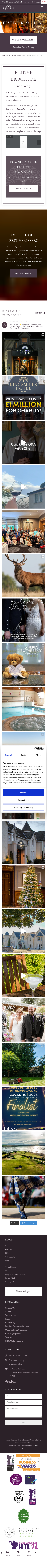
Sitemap (8, 1337)
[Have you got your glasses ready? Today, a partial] (23, 487)
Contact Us (9, 1308)
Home (3, 55)
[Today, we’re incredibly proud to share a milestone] (23, 398)
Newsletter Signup (23, 1291)
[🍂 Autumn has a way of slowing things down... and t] (23, 575)
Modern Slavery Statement (16, 1330)
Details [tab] (23, 755)
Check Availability (23, 40)
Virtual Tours (10, 1267)
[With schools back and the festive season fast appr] (23, 353)
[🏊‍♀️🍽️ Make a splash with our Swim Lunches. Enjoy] (23, 709)
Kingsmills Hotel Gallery (15, 1275)
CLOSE (44, 2)
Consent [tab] (8, 755)
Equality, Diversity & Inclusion (17, 1326)
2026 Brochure (23, 188)
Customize (22, 800)
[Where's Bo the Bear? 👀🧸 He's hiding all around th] (23, 664)
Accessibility (10, 1323)
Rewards (8, 1250)
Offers (8, 55)
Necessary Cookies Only (23, 807)
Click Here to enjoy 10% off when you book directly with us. (23, 2)
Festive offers (23, 273)
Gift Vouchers (10, 1257)
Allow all (23, 793)
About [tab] (38, 755)
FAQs (7, 1319)
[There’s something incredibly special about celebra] (23, 531)
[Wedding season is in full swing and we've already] (23, 1020)
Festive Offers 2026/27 (18, 55)
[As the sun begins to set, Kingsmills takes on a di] (23, 842)
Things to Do (10, 1271)
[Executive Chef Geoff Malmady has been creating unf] (23, 442)
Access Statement (11, 1440)
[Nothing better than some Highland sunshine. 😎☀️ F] (23, 1064)
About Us (9, 1246)
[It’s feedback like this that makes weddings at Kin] (23, 620)
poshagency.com (23, 1448)
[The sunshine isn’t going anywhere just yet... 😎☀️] (23, 931)
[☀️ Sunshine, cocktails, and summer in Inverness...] (23, 975)
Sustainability (10, 1315)
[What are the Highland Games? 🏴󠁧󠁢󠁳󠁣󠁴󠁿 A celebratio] (23, 1197)
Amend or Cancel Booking (23, 47)
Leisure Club (10, 1278)
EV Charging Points (13, 1334)
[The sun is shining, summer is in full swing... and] (23, 886)
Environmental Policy (26, 1443)
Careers (8, 1312)
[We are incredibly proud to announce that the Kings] (23, 1108)
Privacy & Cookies (12, 1282)
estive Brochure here (26, 109)
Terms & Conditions (23, 1440)
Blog (7, 1261)
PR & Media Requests (14, 1341)
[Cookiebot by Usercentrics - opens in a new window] (34, 748)
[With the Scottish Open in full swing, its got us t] (23, 1153)
